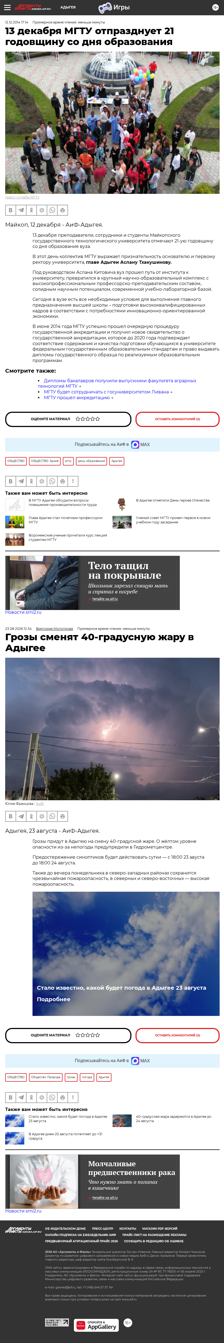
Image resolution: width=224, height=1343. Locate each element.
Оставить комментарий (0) (177, 419)
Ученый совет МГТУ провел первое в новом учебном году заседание (173, 520)
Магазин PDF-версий (159, 1229)
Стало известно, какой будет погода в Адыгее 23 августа (121, 988)
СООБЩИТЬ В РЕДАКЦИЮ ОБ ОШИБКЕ (154, 1241)
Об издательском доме (65, 1229)
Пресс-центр (102, 1229)
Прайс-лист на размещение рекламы (154, 1235)
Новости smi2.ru (23, 612)
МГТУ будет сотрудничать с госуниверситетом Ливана (106, 392)
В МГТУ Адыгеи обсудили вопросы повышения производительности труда (63, 502)
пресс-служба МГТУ (22, 197)
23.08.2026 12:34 (18, 629)
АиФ (40, 804)
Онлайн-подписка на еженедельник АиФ (80, 1235)
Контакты (127, 1229)
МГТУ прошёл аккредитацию (77, 397)
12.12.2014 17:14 (16, 22)
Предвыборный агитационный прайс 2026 (81, 1241)
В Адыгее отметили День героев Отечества (173, 500)
